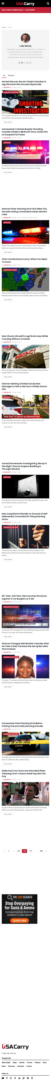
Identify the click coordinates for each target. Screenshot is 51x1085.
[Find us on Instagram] (11, 1078)
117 (30, 851)
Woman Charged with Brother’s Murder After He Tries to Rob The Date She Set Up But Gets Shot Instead (25, 646)
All (4, 75)
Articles (7, 143)
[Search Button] (48, 3)
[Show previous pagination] (4, 851)
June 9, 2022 (17, 652)
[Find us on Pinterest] (28, 1078)
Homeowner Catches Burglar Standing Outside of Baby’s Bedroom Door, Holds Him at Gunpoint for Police (25, 132)
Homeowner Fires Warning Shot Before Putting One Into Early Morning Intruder (22, 724)
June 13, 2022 (17, 522)
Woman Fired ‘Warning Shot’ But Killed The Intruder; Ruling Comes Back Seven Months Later (24, 211)
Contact (29, 1066)
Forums (29, 1062)
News (6, 347)
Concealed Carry (10, 270)
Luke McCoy (7, 87)
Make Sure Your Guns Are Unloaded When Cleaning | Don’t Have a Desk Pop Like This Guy (24, 773)
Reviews (11, 75)
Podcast (37, 1062)
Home (4, 27)
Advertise (20, 1066)
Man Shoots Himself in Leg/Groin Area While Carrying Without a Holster (25, 337)
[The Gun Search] (19, 909)
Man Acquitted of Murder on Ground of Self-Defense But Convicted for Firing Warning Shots (25, 516)
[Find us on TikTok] (24, 1078)
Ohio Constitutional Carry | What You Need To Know (24, 260)
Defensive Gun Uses (11, 93)
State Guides (6, 1062)
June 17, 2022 (17, 138)
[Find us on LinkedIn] (19, 1078)
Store (44, 1062)
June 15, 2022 (17, 265)
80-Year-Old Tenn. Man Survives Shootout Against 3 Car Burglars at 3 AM (24, 597)
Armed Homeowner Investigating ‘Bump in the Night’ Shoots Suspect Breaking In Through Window (24, 466)
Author (10, 27)
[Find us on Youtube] (3, 1078)
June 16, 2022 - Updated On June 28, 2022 (25, 217)
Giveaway (11, 1066)
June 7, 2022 (17, 779)
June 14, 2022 (17, 472)
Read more (9, 122)
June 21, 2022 (17, 87)
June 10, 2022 (17, 602)
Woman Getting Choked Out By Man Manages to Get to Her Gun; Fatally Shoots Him (24, 386)
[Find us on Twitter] (15, 1078)
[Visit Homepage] (25, 3)
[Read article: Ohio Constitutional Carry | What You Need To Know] (25, 279)
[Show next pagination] (46, 851)
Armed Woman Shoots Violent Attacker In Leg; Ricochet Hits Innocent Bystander (24, 83)
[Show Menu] (3, 3)
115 (18, 851)
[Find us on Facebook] (6, 1078)
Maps (15, 1062)
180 (41, 851)
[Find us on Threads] (32, 1078)
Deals (4, 1066)
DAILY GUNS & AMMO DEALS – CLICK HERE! (18, 10)
